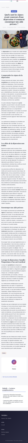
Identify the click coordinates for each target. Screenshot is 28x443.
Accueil (3, 7)
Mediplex (4, 415)
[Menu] (17, 1)
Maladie (7, 7)
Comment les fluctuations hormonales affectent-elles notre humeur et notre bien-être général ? (13, 396)
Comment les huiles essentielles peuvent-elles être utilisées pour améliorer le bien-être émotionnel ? (13, 402)
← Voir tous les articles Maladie (9, 376)
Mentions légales (5, 432)
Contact (3, 434)
